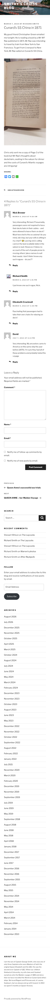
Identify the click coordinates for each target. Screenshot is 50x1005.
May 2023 (8, 721)
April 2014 (9, 912)
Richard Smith (31, 24)
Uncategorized (16, 190)
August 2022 (10, 748)
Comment (9, 387)
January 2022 (10, 759)
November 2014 (11, 901)
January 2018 (10, 846)
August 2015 (10, 885)
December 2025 (11, 627)
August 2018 (10, 825)
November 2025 (11, 633)
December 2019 (11, 786)
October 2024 (10, 655)
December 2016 (11, 868)
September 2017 (12, 857)
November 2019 (11, 792)
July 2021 (8, 764)
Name (7, 424)
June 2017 (8, 863)
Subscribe (12, 596)
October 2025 (10, 638)
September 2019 (12, 797)
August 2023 (10, 710)
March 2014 (9, 918)
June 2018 (9, 830)
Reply (15, 265)
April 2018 (9, 841)
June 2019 (9, 808)
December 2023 (11, 693)
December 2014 (11, 896)
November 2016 (11, 874)
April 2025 (9, 644)
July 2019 (8, 803)
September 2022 (12, 742)
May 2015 (8, 890)
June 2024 (9, 671)
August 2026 (10, 616)
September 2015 (12, 879)
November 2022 (11, 731)
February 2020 (11, 781)
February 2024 (11, 688)
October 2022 (10, 737)
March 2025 (9, 649)
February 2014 (11, 923)
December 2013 (11, 934)
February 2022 (11, 753)
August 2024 (10, 660)
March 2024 (9, 682)
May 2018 (8, 835)
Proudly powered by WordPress (17, 999)
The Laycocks (28, 535)
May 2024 (8, 677)
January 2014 (10, 929)
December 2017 (11, 852)
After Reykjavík (28, 557)
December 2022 (11, 726)
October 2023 (10, 704)
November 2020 (11, 770)
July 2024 (8, 666)
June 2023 (9, 715)
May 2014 (8, 907)
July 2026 (8, 622)
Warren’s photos (28, 551)
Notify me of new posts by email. (22, 461)
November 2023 (11, 699)
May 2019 (8, 814)
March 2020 (9, 775)
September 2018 (12, 819)
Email (7, 438)
